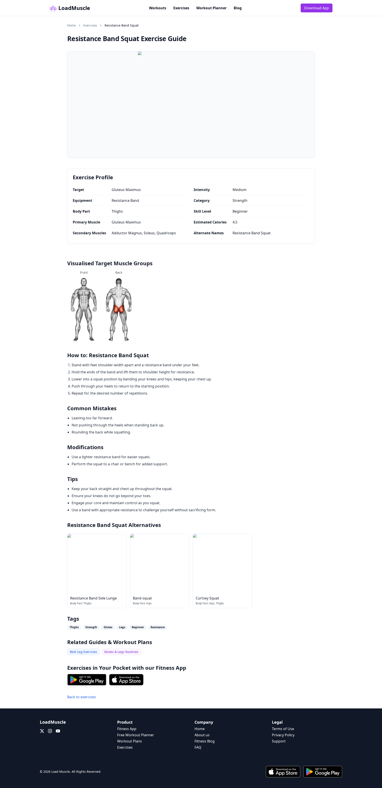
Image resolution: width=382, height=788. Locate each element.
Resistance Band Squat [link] (122, 25)
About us (202, 735)
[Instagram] (50, 731)
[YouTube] (58, 731)
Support (279, 741)
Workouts (157, 8)
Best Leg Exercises (83, 652)
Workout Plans (129, 741)
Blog (238, 8)
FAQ (198, 747)
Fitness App (171, 667)
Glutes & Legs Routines (121, 652)
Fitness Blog (205, 741)
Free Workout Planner (135, 735)
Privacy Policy (283, 735)
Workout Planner (211, 8)
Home (71, 25)
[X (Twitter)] (42, 731)
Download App (316, 8)
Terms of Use (283, 728)
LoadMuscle (74, 7)
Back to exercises (81, 697)
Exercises (181, 8)
